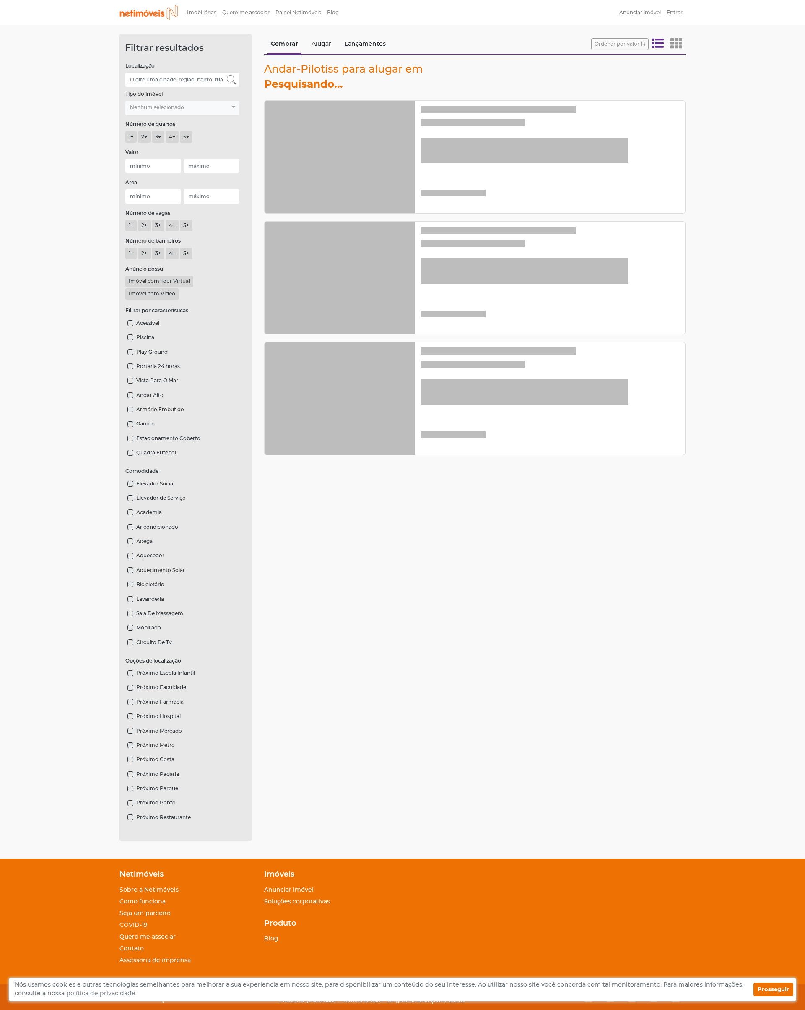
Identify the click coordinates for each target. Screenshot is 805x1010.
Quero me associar (246, 12)
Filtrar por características (156, 310)
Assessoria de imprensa (155, 960)
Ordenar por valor (618, 44)
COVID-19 (133, 925)
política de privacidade (100, 994)
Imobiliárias (201, 12)
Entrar (675, 12)
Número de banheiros (153, 240)
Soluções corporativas (297, 902)
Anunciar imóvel (640, 12)
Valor (131, 152)
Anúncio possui (144, 268)
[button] (182, 108)
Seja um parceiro (145, 913)
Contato (131, 949)
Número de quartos (150, 124)
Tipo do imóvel (144, 94)
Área (131, 182)
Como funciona (142, 902)
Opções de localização (153, 660)
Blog (333, 12)
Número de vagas (147, 213)
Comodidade (141, 471)
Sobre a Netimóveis (149, 890)
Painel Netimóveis (298, 12)
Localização (140, 65)
